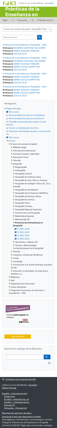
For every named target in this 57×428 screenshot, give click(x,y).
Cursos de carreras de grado (23, 20)
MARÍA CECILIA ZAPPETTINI (27, 67)
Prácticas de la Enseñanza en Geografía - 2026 (25, 44)
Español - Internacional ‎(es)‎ (14, 393)
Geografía (33, 20)
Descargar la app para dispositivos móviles (21, 416)
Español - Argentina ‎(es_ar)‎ (16, 399)
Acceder (49, 3)
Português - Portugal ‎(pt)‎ (15, 408)
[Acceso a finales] (17, 336)
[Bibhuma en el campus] (17, 313)
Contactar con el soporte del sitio (20, 379)
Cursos (13, 20)
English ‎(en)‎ (9, 396)
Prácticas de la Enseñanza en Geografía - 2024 (25, 73)
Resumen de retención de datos (17, 413)
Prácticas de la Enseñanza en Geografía (46, 20)
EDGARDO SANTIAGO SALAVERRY (30, 48)
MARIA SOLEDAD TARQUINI (26, 51)
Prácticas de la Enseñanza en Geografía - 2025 (25, 58)
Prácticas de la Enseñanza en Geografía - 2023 (25, 86)
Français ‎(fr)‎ (9, 405)
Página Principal (6, 20)
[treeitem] (28, 201)
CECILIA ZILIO (20, 54)
